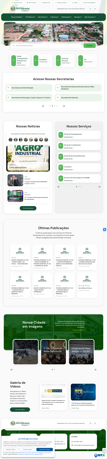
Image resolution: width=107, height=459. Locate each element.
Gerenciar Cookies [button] (44, 449)
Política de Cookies (26, 452)
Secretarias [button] (42, 17)
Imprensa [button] (54, 17)
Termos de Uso (47, 452)
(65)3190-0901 (78, 441)
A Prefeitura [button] (29, 17)
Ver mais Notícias (28, 208)
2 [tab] (52, 106)
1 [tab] (50, 106)
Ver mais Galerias (78, 330)
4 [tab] (57, 106)
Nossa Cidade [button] (16, 17)
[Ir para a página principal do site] (20, 8)
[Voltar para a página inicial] (20, 423)
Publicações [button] (65, 17)
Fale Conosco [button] (89, 17)
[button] (74, 2)
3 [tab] (54, 106)
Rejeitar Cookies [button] (10, 449)
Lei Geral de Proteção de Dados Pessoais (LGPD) (30, 454)
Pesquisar (90, 45)
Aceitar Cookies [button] (27, 449)
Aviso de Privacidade (37, 452)
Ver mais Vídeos (20, 409)
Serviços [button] (77, 17)
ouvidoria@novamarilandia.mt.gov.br (84, 445)
